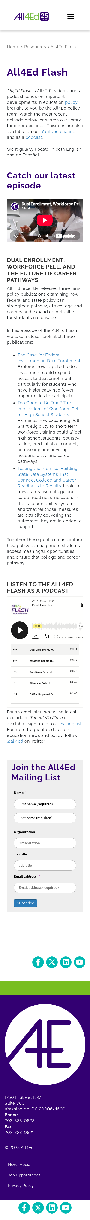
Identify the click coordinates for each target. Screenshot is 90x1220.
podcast (34, 137)
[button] (38, 962)
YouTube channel (59, 131)
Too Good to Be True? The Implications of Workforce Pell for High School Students (48, 408)
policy (71, 102)
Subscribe (25, 903)
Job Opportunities (24, 1175)
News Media (19, 1164)
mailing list (70, 723)
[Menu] (71, 16)
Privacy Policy (21, 1185)
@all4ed (15, 741)
